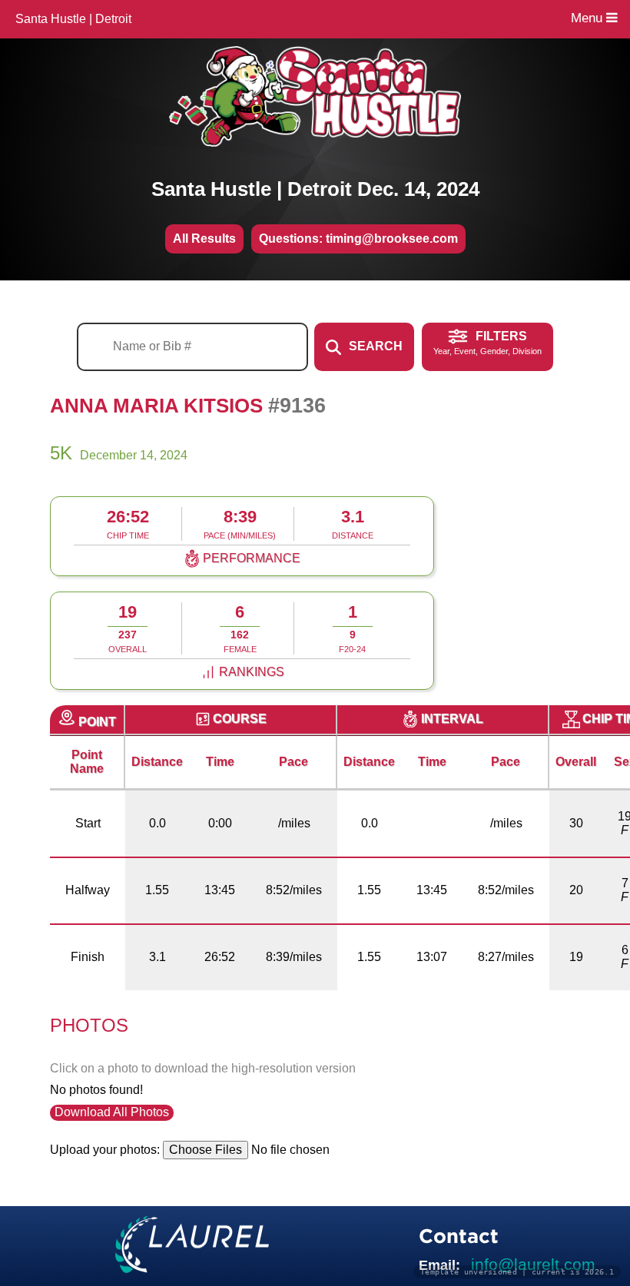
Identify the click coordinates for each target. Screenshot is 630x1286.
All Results (204, 238)
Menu (588, 18)
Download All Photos (112, 1112)
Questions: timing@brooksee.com (358, 238)
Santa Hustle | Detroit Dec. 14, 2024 (315, 189)
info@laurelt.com (533, 1264)
